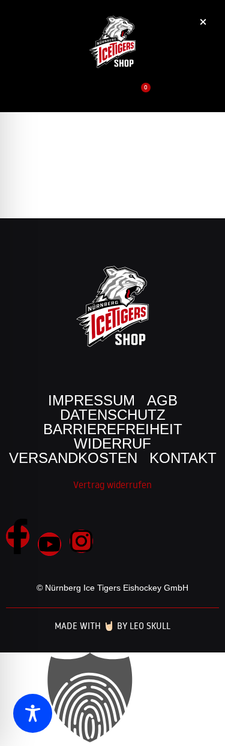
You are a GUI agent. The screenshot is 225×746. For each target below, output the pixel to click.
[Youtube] (49, 544)
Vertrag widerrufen (112, 485)
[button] (187, 100)
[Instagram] (81, 541)
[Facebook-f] (17, 536)
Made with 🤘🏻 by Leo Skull (112, 625)
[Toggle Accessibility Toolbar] (32, 713)
